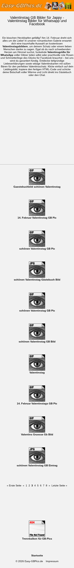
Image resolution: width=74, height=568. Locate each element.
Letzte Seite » (59, 485)
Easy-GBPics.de (34, 561)
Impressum (52, 561)
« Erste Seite (14, 485)
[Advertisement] (37, 126)
